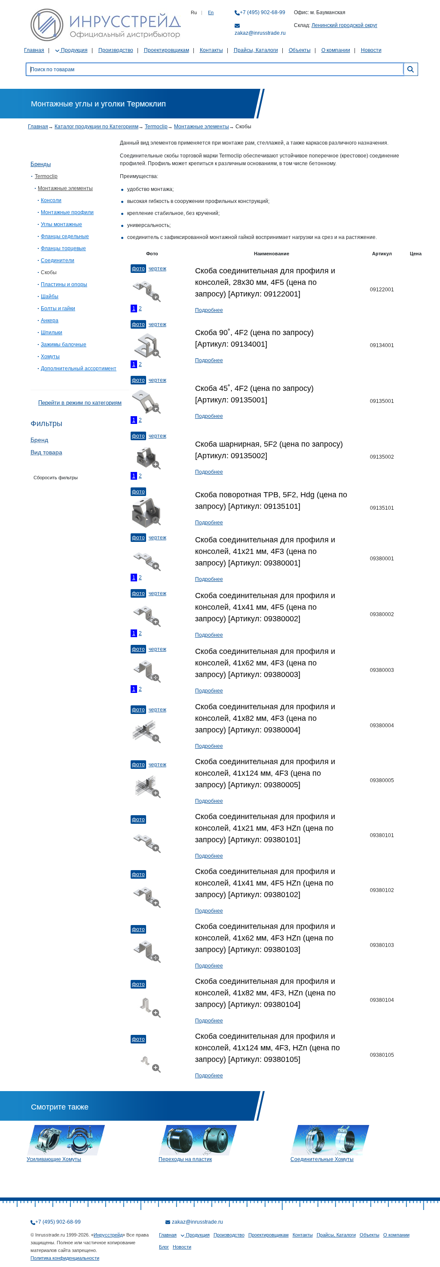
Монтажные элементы (201, 127)
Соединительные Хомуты (322, 1159)
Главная (34, 50)
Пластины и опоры (64, 284)
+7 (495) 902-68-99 (262, 12)
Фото (138, 269)
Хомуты (50, 357)
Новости (371, 50)
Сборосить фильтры (56, 477)
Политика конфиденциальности (65, 1258)
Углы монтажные (61, 224)
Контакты (211, 50)
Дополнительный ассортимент (78, 369)
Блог (164, 1246)
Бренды (41, 164)
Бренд (39, 439)
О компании (335, 50)
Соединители (57, 260)
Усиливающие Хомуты (54, 1159)
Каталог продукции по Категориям (96, 127)
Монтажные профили (67, 212)
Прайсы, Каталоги (256, 50)
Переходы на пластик (185, 1159)
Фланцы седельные (65, 236)
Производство (115, 50)
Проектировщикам (166, 50)
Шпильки (51, 333)
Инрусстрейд (108, 1234)
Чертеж (157, 269)
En (211, 12)
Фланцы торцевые (63, 248)
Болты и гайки (58, 308)
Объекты (300, 50)
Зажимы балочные (63, 345)
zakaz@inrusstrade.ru (260, 33)
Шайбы (49, 296)
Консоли (51, 200)
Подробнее (209, 310)
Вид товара (46, 452)
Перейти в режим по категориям (80, 402)
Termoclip (156, 127)
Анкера (49, 321)
